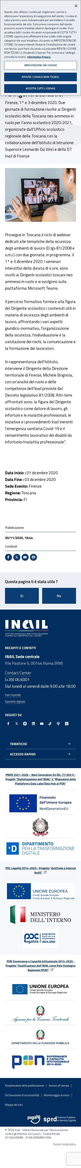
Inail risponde (13, 694)
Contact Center (18, 673)
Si (21, 595)
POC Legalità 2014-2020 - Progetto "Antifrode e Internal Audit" (40, 870)
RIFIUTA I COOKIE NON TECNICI (40, 77)
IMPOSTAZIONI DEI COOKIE (40, 65)
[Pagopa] (34, 1119)
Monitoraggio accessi (56, 1095)
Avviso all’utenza (59, 1085)
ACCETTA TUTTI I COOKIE (40, 88)
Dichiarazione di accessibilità (22, 1095)
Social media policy (64, 1144)
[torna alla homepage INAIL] (27, 628)
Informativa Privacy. (39, 57)
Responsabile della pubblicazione (24, 1085)
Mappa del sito (14, 1104)
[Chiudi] (76, 5)
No (59, 595)
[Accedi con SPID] (60, 1119)
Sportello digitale (15, 701)
